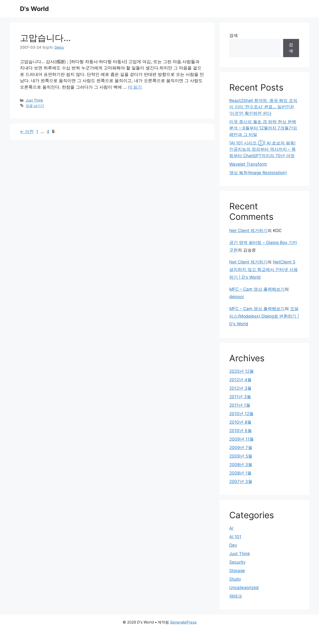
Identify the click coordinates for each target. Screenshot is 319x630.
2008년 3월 (240, 464)
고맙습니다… (45, 37)
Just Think (34, 100)
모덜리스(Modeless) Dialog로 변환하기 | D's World (264, 316)
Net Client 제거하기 (248, 230)
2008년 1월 (240, 473)
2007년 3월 (240, 481)
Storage (237, 570)
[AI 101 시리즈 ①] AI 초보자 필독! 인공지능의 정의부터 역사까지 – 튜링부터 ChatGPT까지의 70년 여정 (262, 149)
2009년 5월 (240, 456)
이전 (27, 131)
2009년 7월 (240, 447)
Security (237, 562)
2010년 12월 (241, 413)
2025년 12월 (241, 371)
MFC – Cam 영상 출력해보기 (257, 289)
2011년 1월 (239, 405)
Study (235, 579)
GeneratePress (183, 622)
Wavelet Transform (248, 164)
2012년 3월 (240, 388)
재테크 (235, 596)
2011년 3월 (240, 396)
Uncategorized (244, 587)
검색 (233, 35)
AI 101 (235, 536)
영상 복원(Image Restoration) (258, 172)
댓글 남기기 (35, 106)
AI (231, 528)
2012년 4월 (240, 379)
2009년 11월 (241, 439)
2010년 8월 (240, 422)
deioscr (236, 296)
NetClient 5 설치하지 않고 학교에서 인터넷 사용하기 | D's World (263, 269)
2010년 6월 (240, 430)
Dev (233, 545)
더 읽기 (135, 87)
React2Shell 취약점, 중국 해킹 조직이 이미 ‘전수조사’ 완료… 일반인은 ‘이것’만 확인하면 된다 (263, 107)
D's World (34, 8)
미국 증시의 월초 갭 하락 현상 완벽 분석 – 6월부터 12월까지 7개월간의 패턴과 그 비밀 (263, 128)
